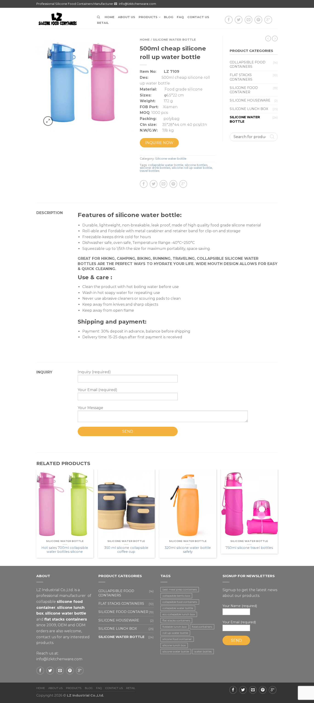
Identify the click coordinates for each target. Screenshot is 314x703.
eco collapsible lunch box (179, 614)
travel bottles (149, 170)
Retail (103, 23)
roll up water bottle (175, 633)
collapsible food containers (180, 602)
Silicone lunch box (249, 109)
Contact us (198, 17)
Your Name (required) (240, 606)
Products (148, 17)
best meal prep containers (180, 589)
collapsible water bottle (165, 165)
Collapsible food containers (247, 64)
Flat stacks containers (241, 77)
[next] (277, 517)
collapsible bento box (176, 595)
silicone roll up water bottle (192, 167)
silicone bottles (196, 165)
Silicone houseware (250, 100)
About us (126, 17)
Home (109, 17)
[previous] (36, 517)
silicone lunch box (174, 645)
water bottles (203, 651)
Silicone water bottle (174, 39)
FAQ (180, 17)
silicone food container (177, 639)
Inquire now (159, 143)
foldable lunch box (175, 626)
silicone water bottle (176, 651)
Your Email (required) (239, 622)
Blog (168, 17)
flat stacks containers (176, 620)
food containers (202, 626)
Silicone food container (244, 90)
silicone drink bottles (155, 167)
